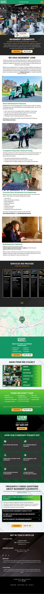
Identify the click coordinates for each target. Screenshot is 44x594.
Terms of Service (21, 584)
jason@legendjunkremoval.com (23, 542)
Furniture (26, 370)
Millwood (15, 349)
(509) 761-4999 (24, 2)
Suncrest (26, 349)
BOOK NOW (17, 51)
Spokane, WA (23, 544)
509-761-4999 (27, 51)
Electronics (27, 373)
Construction (28, 376)
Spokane (26, 348)
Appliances (26, 385)
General (25, 367)
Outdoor (26, 379)
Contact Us (31, 584)
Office (25, 382)
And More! (26, 351)
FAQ (26, 584)
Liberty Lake (16, 348)
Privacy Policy (13, 584)
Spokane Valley (17, 351)
